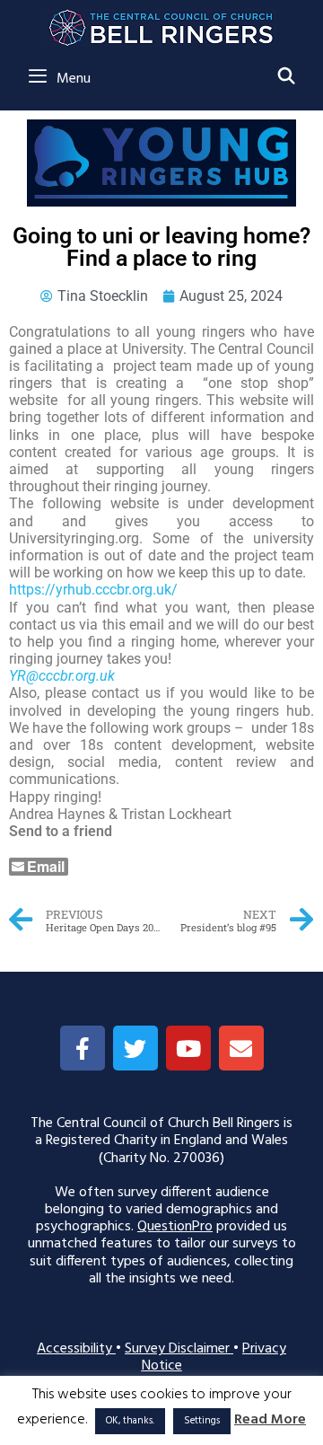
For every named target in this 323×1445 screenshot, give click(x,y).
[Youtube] (188, 1048)
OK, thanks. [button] (130, 1421)
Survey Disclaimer (179, 1349)
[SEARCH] (286, 78)
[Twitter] (135, 1048)
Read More (270, 1420)
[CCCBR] (162, 23)
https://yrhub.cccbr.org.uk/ (93, 589)
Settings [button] (202, 1421)
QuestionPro (175, 1226)
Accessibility (76, 1349)
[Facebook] (82, 1048)
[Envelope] (241, 1048)
